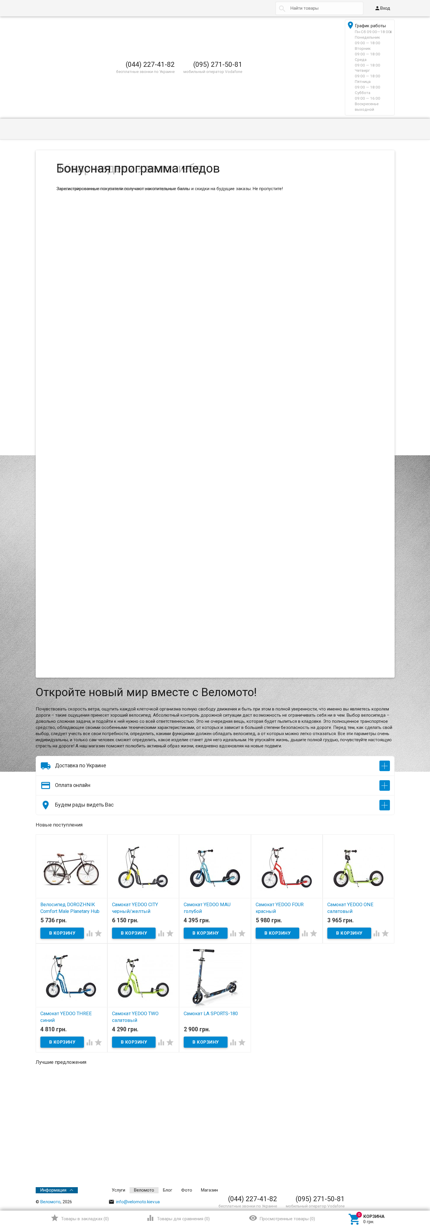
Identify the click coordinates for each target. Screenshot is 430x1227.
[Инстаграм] (390, 1190)
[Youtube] (382, 1190)
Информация (53, 1190)
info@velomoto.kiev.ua (134, 1201)
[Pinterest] (366, 1190)
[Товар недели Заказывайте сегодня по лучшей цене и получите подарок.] (221, 519)
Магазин (209, 1190)
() (79, 1218)
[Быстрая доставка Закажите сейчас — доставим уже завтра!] (221, 308)
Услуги (118, 1190)
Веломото (144, 1190)
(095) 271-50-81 (217, 64)
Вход (382, 8)
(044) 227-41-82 (150, 64)
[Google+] (342, 1190)
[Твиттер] (358, 1190)
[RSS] (374, 1190)
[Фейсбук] (350, 1190)
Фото (186, 1190)
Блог (167, 1190)
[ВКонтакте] (334, 1190)
